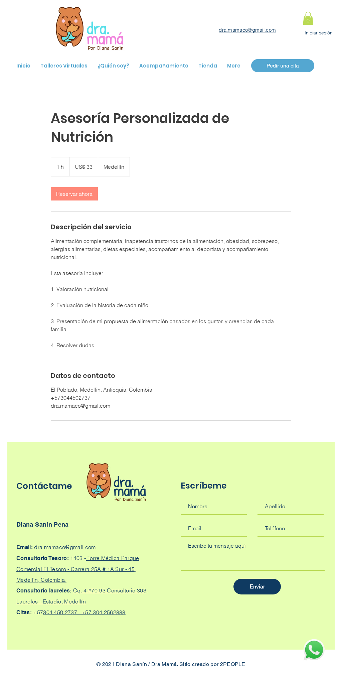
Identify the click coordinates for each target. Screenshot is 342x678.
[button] (308, 18)
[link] (74, 193)
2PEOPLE (232, 664)
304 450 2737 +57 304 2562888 (84, 612)
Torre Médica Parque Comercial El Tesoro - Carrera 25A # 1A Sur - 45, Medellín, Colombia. (77, 569)
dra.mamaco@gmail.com (247, 30)
